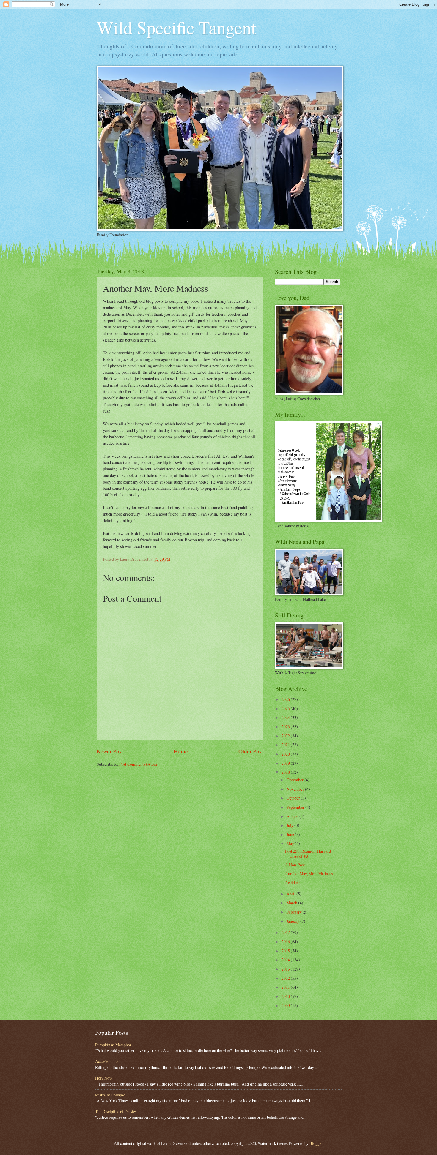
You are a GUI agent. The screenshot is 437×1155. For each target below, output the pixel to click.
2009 (286, 1005)
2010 (286, 996)
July (290, 825)
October (294, 798)
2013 (286, 969)
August (293, 816)
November (296, 789)
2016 (286, 941)
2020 (286, 754)
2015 (286, 951)
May (291, 843)
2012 (286, 978)
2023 (286, 726)
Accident (292, 882)
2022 (286, 736)
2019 (286, 763)
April (291, 894)
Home (181, 751)
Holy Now (103, 1078)
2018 (286, 772)
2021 (286, 745)
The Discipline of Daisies (115, 1111)
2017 (286, 932)
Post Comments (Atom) (138, 764)
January (293, 921)
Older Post (250, 751)
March (292, 903)
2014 (286, 960)
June (291, 834)
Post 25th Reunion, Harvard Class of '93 (308, 853)
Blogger (316, 1143)
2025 (286, 708)
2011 (286, 987)
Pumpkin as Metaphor (113, 1044)
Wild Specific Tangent (176, 27)
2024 (286, 717)
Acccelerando (106, 1061)
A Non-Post (295, 865)
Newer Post (110, 751)
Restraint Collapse (110, 1095)
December (295, 780)
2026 (286, 699)
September (296, 807)
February (295, 912)
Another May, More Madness (309, 873)
